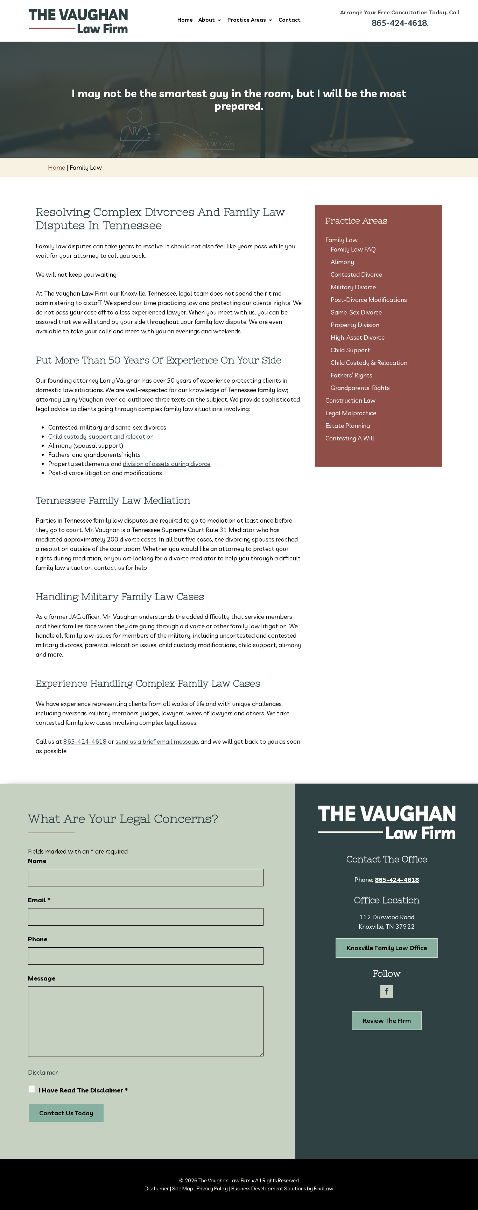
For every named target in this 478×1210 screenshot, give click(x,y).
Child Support (350, 350)
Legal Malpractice (350, 413)
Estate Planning (347, 426)
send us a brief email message (156, 741)
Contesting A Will (349, 438)
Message (41, 978)
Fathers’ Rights (351, 375)
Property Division (355, 325)
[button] (471, 1159)
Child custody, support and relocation (101, 436)
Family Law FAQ (353, 249)
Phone (37, 939)
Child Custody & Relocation (369, 363)
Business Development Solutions (268, 1188)
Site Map (182, 1188)
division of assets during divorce (166, 464)
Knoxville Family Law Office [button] (387, 948)
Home (185, 20)
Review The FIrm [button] (387, 1021)
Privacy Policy (212, 1188)
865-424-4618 (399, 22)
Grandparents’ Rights (360, 388)
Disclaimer (43, 1072)
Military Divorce (353, 287)
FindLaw (323, 1188)
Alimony (342, 262)
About (206, 20)
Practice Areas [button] (246, 20)
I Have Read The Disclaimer (83, 1090)
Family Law (341, 240)
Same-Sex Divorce (356, 312)
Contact (290, 20)
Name (37, 861)
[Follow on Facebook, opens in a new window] (386, 991)
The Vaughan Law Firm (224, 1180)
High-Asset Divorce (358, 337)
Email (39, 900)
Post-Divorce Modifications (369, 300)
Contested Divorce (356, 274)
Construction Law (350, 400)
